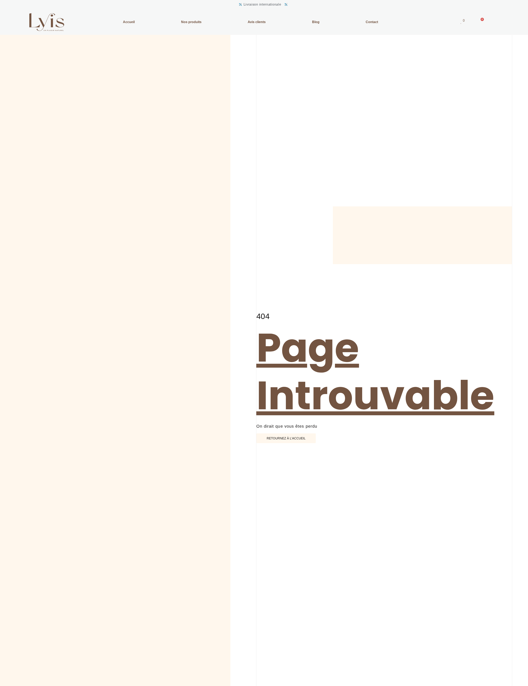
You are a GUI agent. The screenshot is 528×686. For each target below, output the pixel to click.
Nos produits (191, 22)
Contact (372, 22)
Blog (315, 22)
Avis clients (257, 22)
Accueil (129, 22)
